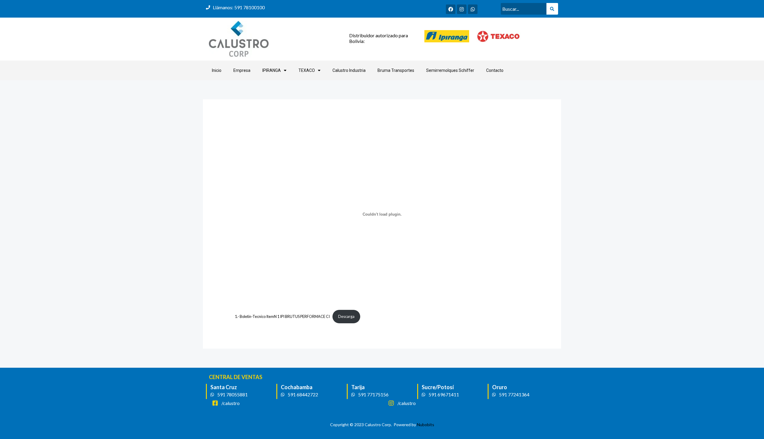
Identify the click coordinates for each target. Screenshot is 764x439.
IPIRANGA (271, 70)
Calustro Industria (349, 70)
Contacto (494, 70)
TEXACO (306, 70)
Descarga (346, 316)
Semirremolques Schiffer (450, 70)
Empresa (241, 70)
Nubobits (425, 424)
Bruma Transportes (396, 70)
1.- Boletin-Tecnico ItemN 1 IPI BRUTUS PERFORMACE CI (282, 316)
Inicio (216, 70)
